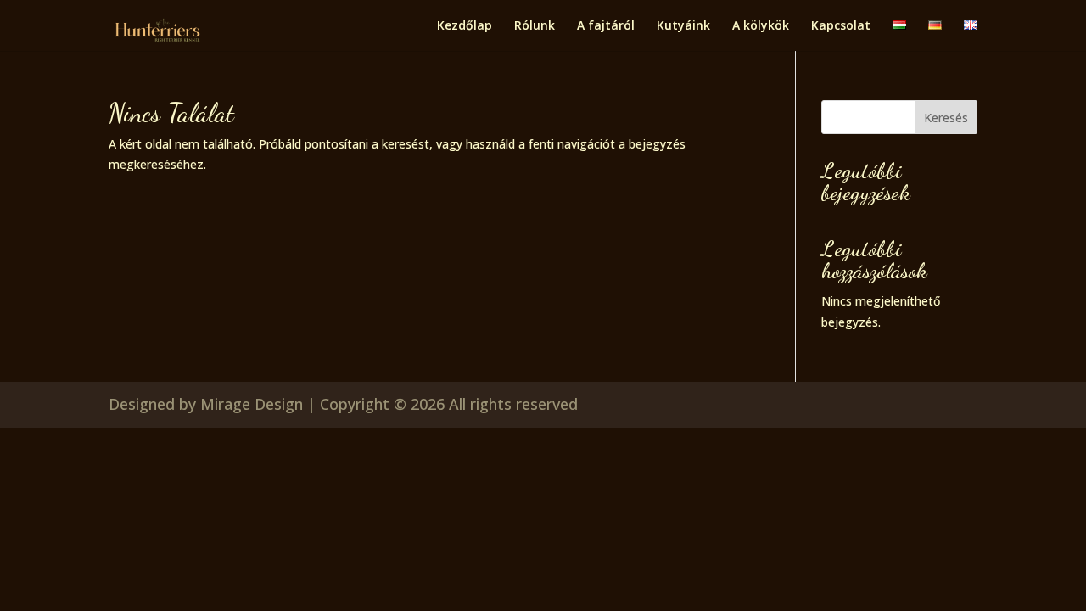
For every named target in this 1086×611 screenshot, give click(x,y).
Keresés (946, 117)
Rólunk (534, 26)
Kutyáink (683, 26)
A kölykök (760, 26)
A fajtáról (606, 26)
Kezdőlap (464, 26)
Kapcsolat (840, 26)
